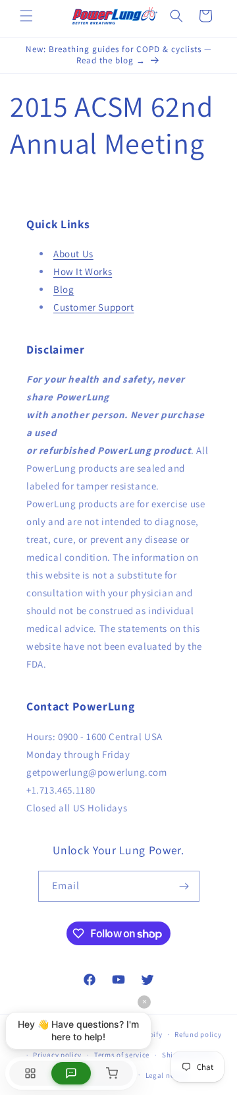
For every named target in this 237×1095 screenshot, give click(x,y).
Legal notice (166, 1075)
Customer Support (93, 307)
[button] (26, 15)
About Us (73, 253)
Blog (63, 289)
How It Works (82, 271)
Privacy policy (57, 1054)
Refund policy (197, 1034)
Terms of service (121, 1054)
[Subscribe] (184, 886)
